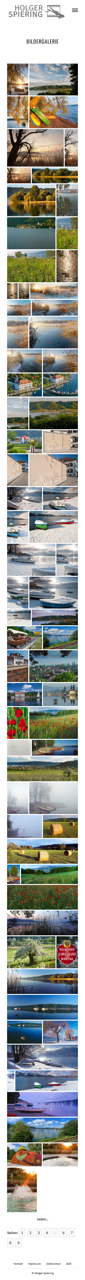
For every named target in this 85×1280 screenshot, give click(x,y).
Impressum (34, 1263)
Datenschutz (53, 1263)
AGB (68, 1263)
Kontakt (18, 1263)
